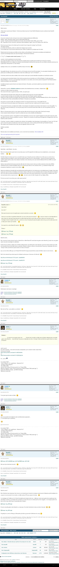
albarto (34, 541)
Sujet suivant (13, 530)
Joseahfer (57, 564)
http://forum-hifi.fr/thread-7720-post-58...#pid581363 (13, 292)
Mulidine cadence (15, 88)
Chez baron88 (4, 544)
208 (14, 13)
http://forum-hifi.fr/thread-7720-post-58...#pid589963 (13, 293)
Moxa (7, 19)
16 (40, 541)
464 (40, 547)
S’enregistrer (46, 1)
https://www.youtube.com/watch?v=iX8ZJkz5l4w (11, 352)
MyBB (4, 564)
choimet (34, 547)
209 (17, 13)
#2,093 (57, 201)
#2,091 (57, 25)
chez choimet (4, 547)
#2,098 (57, 412)
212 (24, 13)
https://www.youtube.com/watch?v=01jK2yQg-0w (12, 355)
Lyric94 (13, 559)
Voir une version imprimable (6, 556)
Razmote (34, 553)
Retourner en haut (24, 562)
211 (22, 13)
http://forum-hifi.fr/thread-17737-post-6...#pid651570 (13, 260)
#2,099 (57, 458)
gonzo (7, 326)
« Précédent (8, 13)
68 (40, 550)
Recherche (42, 8)
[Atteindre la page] (35, 13)
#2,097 (57, 392)
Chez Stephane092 (5, 550)
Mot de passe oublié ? (38, 1)
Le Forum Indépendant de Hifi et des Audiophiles (12, 562)
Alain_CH (56, 542)
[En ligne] (9, 280)
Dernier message (52, 542)
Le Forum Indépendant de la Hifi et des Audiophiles (11, 11)
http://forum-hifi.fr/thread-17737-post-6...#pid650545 (13, 257)
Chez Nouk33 (3, 189)
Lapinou (56, 550)
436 (28, 13)
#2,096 (57, 331)
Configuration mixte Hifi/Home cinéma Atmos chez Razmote (13, 553)
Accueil (26, 11)
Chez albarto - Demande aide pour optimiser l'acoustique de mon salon (16, 541)
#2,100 (57, 487)
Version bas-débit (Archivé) (33, 562)
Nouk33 (8, 140)
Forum (15, 8)
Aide (35, 8)
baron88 (34, 544)
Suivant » (31, 13)
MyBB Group (14, 564)
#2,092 (57, 146)
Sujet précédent (5, 530)
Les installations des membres (36, 11)
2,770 (40, 553)
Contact (1, 562)
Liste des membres (25, 8)
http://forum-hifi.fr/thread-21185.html (10, 294)
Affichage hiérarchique (54, 16)
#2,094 (57, 286)
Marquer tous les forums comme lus (7, 561)
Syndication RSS (41, 562)
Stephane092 (34, 550)
